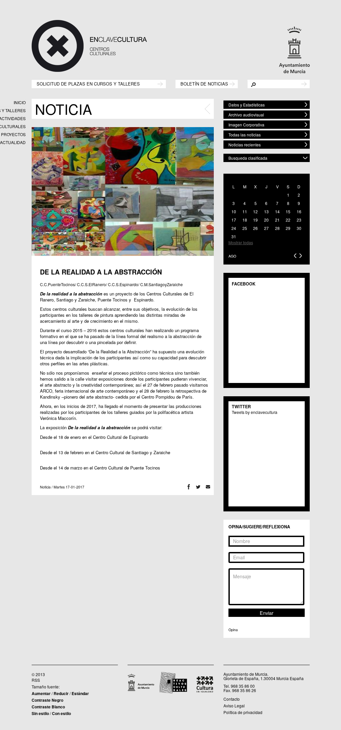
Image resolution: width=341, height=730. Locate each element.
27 (266, 228)
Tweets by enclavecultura (254, 412)
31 (233, 236)
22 (288, 220)
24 (233, 228)
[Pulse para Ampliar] (123, 191)
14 (277, 211)
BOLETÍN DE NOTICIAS (204, 83)
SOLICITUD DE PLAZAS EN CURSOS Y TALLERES (88, 83)
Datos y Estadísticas (246, 104)
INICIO (20, 102)
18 (244, 220)
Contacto (231, 699)
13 (266, 211)
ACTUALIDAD (13, 142)
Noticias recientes (244, 144)
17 (233, 220)
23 (299, 220)
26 (255, 228)
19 (255, 220)
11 (244, 211)
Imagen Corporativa (246, 124)
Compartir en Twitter (198, 487)
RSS (36, 680)
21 (277, 220)
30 (299, 228)
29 (288, 228)
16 (299, 211)
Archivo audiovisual (246, 114)
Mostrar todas (240, 242)
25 (244, 228)
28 (277, 228)
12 (255, 211)
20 (266, 220)
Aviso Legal (234, 705)
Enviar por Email (208, 487)
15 (288, 211)
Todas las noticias (244, 134)
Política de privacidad (242, 712)
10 (233, 211)
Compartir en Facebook (188, 487)
